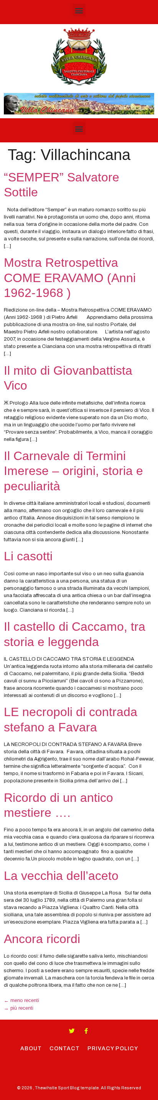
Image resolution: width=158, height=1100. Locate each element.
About (31, 1048)
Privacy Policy (112, 1048)
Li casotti (28, 556)
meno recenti (21, 1000)
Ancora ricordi (42, 939)
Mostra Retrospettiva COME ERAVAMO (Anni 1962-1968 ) (70, 278)
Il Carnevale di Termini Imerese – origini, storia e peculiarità (73, 471)
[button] (79, 10)
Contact (64, 1048)
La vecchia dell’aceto (61, 876)
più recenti (18, 1008)
